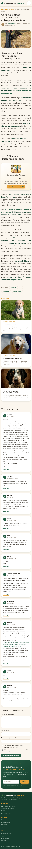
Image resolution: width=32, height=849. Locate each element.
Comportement (5, 822)
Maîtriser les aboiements (8, 811)
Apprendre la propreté (7, 808)
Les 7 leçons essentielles (8, 806)
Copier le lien (17, 291)
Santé (3, 827)
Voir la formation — (16, 187)
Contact (3, 840)
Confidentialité (5, 838)
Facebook (13, 287)
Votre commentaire (7, 714)
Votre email (9, 738)
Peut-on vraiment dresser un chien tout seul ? (12, 323)
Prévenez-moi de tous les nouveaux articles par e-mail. (16, 751)
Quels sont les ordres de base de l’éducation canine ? (13, 358)
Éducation (4, 824)
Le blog (3, 820)
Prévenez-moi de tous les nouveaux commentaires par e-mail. (14, 746)
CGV (2, 836)
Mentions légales (6, 833)
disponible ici (16, 280)
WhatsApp (6, 291)
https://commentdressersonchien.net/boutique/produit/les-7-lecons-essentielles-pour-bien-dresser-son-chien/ (16, 644)
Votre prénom (5, 730)
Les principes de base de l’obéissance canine (11, 392)
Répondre (6, 469)
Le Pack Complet (6, 813)
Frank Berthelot (12, 23)
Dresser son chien (7, 9)
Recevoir (24, 782)
